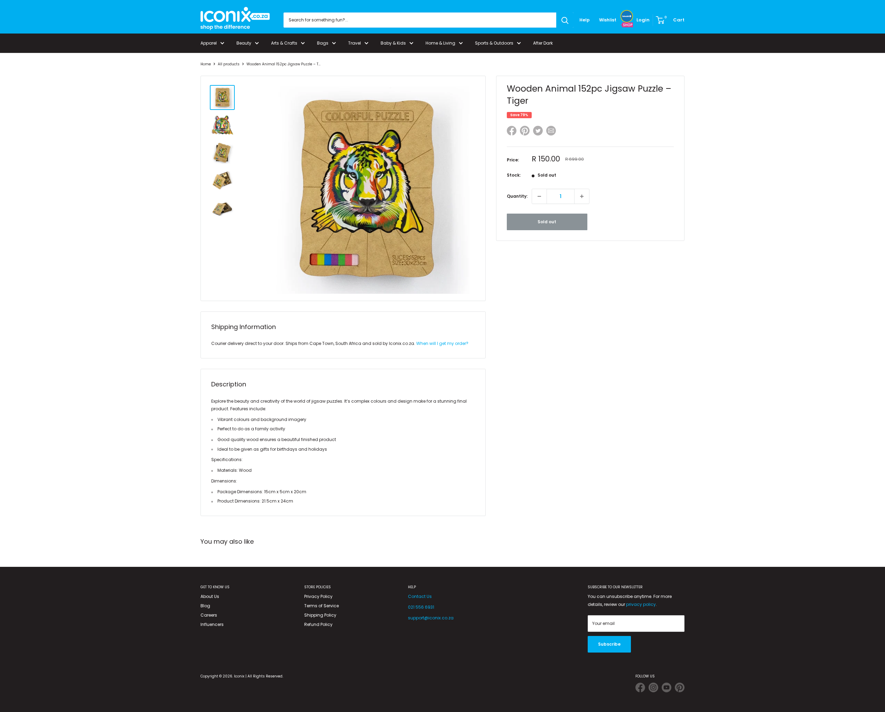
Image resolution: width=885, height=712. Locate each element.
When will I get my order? (442, 343)
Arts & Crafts (284, 43)
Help (584, 20)
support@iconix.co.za (431, 618)
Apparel (209, 43)
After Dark (543, 43)
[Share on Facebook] (511, 132)
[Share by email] (551, 132)
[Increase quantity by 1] (582, 196)
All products (229, 64)
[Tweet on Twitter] (538, 130)
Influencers (212, 624)
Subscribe (609, 644)
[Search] (565, 20)
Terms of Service (321, 606)
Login (643, 20)
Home (206, 64)
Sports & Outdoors (494, 43)
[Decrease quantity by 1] (539, 196)
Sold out (547, 222)
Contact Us (420, 596)
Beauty (243, 43)
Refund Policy (318, 624)
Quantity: (517, 196)
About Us (210, 596)
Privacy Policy (318, 596)
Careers (209, 615)
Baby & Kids (393, 43)
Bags (322, 43)
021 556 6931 (421, 607)
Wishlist (607, 20)
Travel (354, 43)
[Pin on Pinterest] (525, 132)
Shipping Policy (320, 615)
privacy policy (641, 604)
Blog (205, 606)
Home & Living (440, 43)
